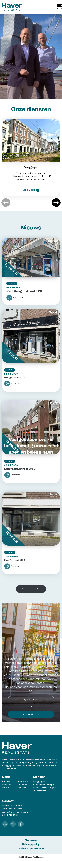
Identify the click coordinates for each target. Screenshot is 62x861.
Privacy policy (31, 844)
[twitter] (13, 824)
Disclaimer (31, 840)
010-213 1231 (32, 699)
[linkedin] (5, 824)
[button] (56, 202)
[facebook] (21, 824)
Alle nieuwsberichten (31, 589)
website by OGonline (31, 848)
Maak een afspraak (31, 714)
